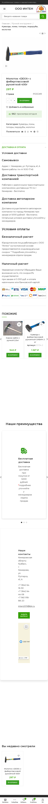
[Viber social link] (37, 131)
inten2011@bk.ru (26, 606)
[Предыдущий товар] (40, 33)
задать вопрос (24, 615)
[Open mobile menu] (4, 8)
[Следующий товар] (45, 33)
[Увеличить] (6, 66)
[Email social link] (22, 131)
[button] (12, 355)
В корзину (25, 100)
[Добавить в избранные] (19, 324)
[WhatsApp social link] (27, 131)
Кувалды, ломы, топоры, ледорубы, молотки (20, 28)
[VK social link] (31, 131)
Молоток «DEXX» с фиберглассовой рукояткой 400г (12, 771)
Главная (6, 23)
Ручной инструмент (22, 23)
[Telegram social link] (34, 131)
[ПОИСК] (43, 16)
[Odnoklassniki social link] (25, 131)
